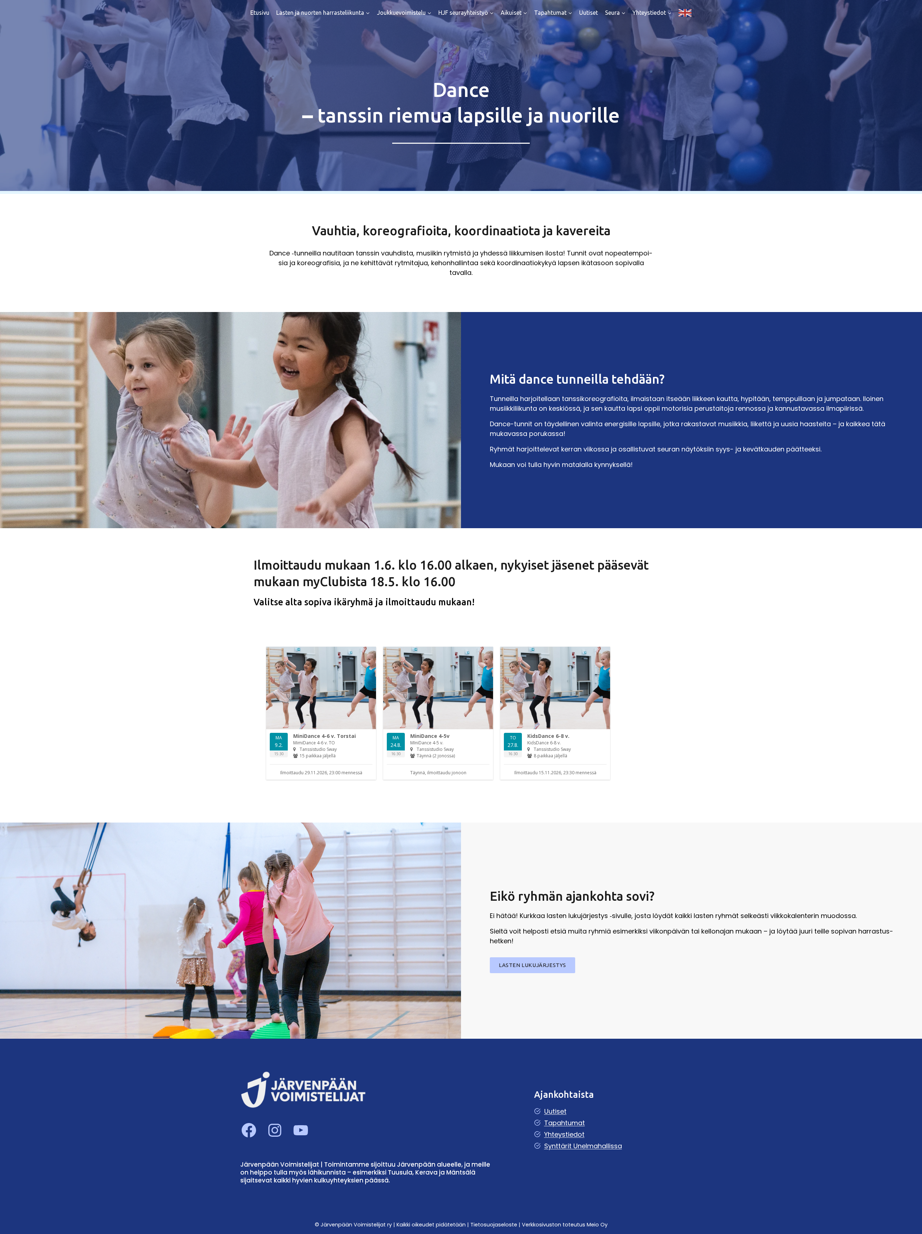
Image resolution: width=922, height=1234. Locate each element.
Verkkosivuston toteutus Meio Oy (565, 1224)
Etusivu (259, 12)
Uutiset (588, 12)
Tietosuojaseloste (494, 1224)
